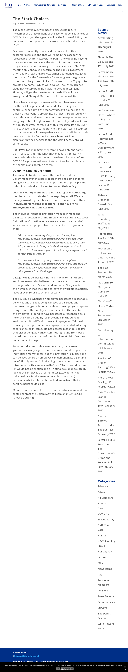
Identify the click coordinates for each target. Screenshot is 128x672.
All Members (31, 23)
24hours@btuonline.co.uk (27, 656)
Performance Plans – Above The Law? (106, 76)
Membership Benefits (44, 5)
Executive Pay (106, 519)
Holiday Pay (105, 551)
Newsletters (78, 5)
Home (18, 5)
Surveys (102, 607)
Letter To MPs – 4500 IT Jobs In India (106, 96)
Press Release (106, 596)
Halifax (102, 535)
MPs (100, 563)
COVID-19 (41, 23)
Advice (27, 5)
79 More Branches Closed (103, 200)
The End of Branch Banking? (104, 363)
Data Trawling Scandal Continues (106, 397)
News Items (105, 568)
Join (120, 5)
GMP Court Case (96, 5)
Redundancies (106, 602)
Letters (102, 557)
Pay (100, 574)
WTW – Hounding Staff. (104, 219)
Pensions (103, 590)
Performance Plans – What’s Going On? (106, 115)
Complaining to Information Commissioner (106, 339)
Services (62, 5)
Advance (103, 486)
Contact (111, 5)
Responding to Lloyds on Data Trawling (106, 253)
